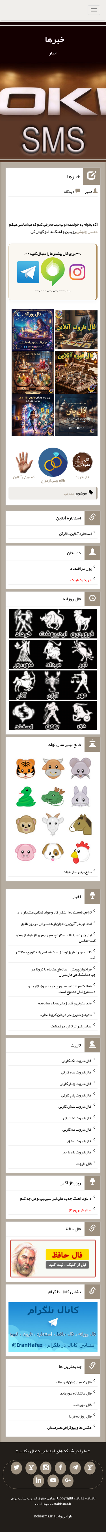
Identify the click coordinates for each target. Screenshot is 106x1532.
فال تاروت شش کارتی (75, 1106)
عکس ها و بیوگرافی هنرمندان (69, 1427)
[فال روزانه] (33, 331)
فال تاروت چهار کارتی (76, 1083)
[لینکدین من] (38, 1480)
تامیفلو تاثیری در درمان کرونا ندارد (66, 1014)
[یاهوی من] (90, 1468)
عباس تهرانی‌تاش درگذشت (71, 1026)
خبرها (54, 39)
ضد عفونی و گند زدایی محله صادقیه (65, 1003)
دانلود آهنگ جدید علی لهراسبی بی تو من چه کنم (56, 1198)
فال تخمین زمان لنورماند (73, 1382)
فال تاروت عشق (79, 1140)
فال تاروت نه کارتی (77, 1118)
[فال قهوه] (76, 373)
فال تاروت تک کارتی (77, 1060)
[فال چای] (76, 416)
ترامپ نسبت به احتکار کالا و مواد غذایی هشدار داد (54, 912)
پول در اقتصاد (81, 568)
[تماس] (31, 1468)
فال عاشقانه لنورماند (76, 1393)
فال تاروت (84, 1163)
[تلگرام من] (75, 1468)
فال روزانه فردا (80, 1416)
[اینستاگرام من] (45, 1468)
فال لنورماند (82, 1405)
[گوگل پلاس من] (67, 1480)
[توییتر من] (16, 1468)
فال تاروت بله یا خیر (77, 1152)
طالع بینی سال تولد (77, 872)
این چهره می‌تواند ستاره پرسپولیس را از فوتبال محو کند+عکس (56, 937)
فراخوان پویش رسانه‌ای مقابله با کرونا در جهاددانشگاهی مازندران (63, 971)
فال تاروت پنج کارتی (76, 1095)
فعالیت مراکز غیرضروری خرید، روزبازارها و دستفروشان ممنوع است (62, 988)
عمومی (69, 493)
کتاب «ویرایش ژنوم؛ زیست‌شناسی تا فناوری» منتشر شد (55, 954)
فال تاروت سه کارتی (76, 1072)
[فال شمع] (33, 373)
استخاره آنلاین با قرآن (75, 533)
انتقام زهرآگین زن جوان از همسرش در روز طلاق (56, 923)
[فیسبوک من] (60, 1468)
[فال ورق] (33, 416)
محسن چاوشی (87, 231)
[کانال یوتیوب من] (53, 1480)
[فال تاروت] (76, 331)
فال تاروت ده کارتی (77, 1129)
